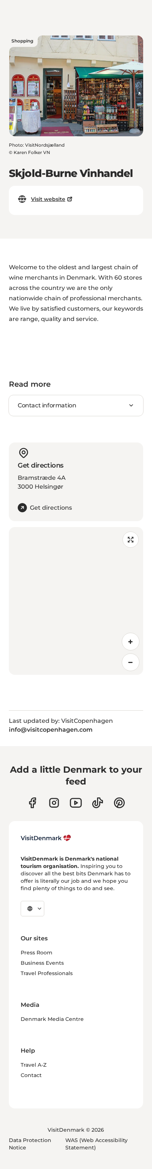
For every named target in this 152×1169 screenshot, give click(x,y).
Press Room (36, 952)
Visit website (48, 199)
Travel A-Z (33, 1065)
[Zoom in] (130, 641)
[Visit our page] (54, 802)
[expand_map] (130, 539)
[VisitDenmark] (46, 838)
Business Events (42, 963)
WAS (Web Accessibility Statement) (96, 1144)
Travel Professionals (47, 973)
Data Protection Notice (30, 1144)
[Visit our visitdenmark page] (75, 802)
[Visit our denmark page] (32, 802)
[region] (76, 601)
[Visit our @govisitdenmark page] (97, 802)
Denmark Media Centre (52, 1019)
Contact (31, 1075)
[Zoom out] (130, 662)
